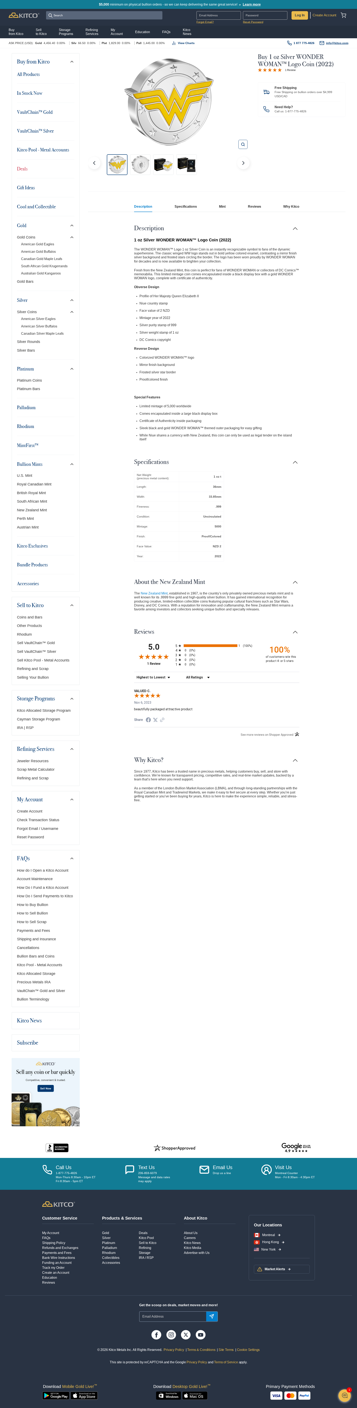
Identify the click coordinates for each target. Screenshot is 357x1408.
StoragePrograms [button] (66, 32)
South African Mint (32, 501)
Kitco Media (192, 1248)
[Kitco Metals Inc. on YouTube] (200, 1335)
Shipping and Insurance (36, 939)
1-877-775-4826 (295, 111)
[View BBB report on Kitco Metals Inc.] (57, 1148)
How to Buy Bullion (32, 905)
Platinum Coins (29, 380)
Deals (22, 169)
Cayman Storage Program (38, 719)
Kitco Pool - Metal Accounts (43, 150)
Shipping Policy (53, 1243)
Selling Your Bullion (33, 677)
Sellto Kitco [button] (41, 32)
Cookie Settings (247, 1350)
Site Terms (225, 1350)
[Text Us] (130, 1174)
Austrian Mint (28, 527)
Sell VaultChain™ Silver (36, 651)
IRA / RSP (146, 1257)
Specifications (186, 206)
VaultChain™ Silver (35, 131)
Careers (190, 1238)
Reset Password (253, 22)
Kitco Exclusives (32, 546)
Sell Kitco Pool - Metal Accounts (43, 660)
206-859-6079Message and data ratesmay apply (154, 1177)
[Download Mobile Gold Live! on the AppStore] (84, 1395)
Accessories (28, 583)
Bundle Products (32, 565)
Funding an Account (56, 1262)
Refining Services (35, 749)
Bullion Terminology (33, 999)
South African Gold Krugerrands (44, 266)
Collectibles (110, 1257)
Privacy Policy (174, 1350)
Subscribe (27, 1043)
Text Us (146, 1167)
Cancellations (28, 948)
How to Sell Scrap (31, 922)
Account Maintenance (35, 879)
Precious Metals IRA (34, 982)
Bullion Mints (30, 464)
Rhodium (25, 426)
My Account (30, 799)
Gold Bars (25, 281)
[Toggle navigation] (71, 61)
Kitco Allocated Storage (36, 974)
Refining (145, 1248)
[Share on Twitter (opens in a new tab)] (155, 720)
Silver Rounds (28, 342)
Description (143, 206)
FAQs (23, 858)
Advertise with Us (196, 1253)
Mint (222, 206)
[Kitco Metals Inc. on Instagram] (171, 1335)
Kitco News (29, 1020)
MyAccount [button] (117, 32)
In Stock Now (29, 93)
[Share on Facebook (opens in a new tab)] (148, 720)
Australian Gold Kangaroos (41, 273)
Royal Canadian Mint (34, 484)
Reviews (254, 206)
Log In (300, 15)
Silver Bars (26, 350)
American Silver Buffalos (39, 326)
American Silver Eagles (38, 319)
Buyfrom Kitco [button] (16, 32)
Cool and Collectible (36, 207)
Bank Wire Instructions (58, 1257)
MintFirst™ (27, 445)
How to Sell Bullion (32, 913)
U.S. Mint (24, 475)
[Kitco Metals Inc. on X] (186, 1335)
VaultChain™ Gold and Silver (41, 991)
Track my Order (53, 1267)
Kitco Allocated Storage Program (44, 710)
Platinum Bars (28, 389)
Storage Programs (36, 698)
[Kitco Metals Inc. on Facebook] (156, 1335)
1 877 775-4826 (304, 43)
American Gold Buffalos (38, 251)
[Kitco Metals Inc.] (58, 1203)
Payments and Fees (33, 931)
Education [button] (142, 32)
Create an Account (55, 1272)
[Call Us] (47, 1174)
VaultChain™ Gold (34, 112)
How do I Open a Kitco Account (42, 870)
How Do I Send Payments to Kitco (45, 896)
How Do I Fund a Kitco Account (42, 888)
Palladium (26, 407)
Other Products (29, 626)
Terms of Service (226, 1362)
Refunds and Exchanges (60, 1248)
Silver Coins (27, 312)
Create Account (324, 15)
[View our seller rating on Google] (296, 1148)
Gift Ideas (26, 188)
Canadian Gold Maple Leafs (41, 259)
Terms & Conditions (201, 1350)
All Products (28, 74)
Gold (21, 225)
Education (49, 1277)
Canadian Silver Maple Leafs (42, 333)
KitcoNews (187, 32)
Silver (22, 300)
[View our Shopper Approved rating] (175, 1147)
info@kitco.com (337, 43)
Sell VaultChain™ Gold (36, 643)
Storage (144, 1253)
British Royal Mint (31, 493)
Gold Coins (26, 237)
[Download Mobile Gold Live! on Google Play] (56, 1395)
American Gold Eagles (37, 244)
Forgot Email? (205, 22)
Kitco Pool (146, 1238)
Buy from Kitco (33, 62)
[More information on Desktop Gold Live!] (168, 1395)
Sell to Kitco (30, 605)
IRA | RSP (25, 728)
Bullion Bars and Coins (36, 956)
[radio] (216, 645)
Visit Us (283, 1167)
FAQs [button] (166, 32)
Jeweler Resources (33, 761)
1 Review (290, 70)
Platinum (25, 368)
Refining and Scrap (33, 669)
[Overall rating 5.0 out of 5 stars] (270, 69)
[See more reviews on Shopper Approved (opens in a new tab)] (162, 720)
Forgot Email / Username (37, 829)
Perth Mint (25, 518)
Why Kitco (291, 206)
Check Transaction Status (38, 820)
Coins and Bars (29, 617)
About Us (191, 1233)
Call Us (63, 1167)
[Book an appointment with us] (266, 1174)
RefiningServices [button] (92, 32)
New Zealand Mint (32, 510)
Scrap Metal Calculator (36, 769)
